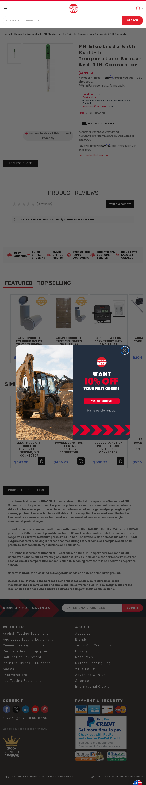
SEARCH (132, 20)
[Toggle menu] (7, 8)
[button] (101, 401)
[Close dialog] (125, 350)
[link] (101, 410)
